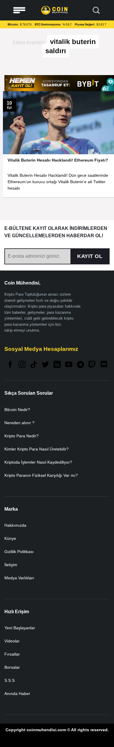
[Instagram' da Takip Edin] (21, 365)
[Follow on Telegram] (80, 365)
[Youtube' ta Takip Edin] (68, 365)
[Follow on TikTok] (33, 365)
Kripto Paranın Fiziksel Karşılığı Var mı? (41, 475)
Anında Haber (17, 693)
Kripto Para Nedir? (21, 436)
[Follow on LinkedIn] (57, 365)
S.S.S (9, 680)
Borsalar (12, 667)
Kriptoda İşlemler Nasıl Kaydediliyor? (38, 462)
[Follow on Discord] (103, 365)
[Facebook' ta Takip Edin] (10, 365)
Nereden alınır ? (19, 422)
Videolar (12, 641)
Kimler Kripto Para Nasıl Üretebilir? (36, 449)
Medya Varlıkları (19, 578)
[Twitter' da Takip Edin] (45, 365)
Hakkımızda (15, 525)
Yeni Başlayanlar (19, 627)
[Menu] (19, 10)
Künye (10, 538)
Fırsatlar (12, 654)
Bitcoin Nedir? (17, 409)
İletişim (10, 564)
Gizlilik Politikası (19, 551)
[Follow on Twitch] (92, 365)
